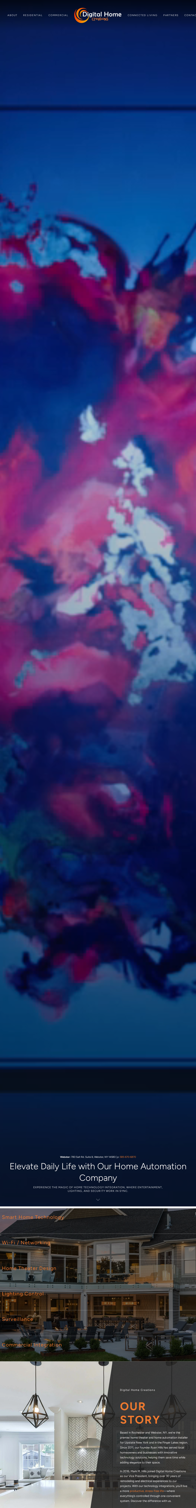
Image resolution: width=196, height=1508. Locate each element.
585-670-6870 (128, 1156)
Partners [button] (171, 15)
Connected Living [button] (143, 15)
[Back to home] (98, 15)
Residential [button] (33, 15)
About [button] (12, 15)
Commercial (58, 15)
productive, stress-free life (147, 1491)
